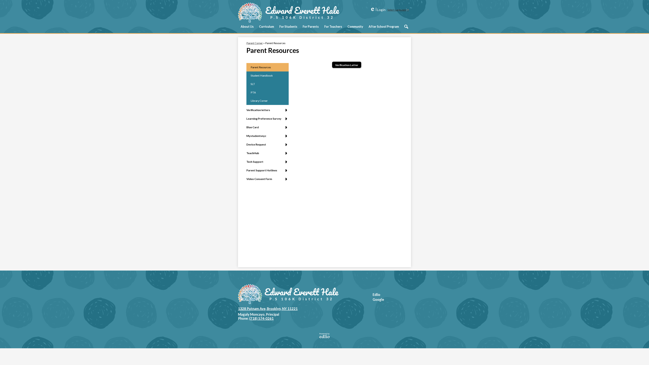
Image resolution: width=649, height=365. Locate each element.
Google (378, 299)
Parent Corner (254, 43)
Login (378, 10)
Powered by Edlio (324, 335)
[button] (247, 29)
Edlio (376, 295)
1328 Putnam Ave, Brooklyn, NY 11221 (268, 309)
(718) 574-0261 (261, 318)
